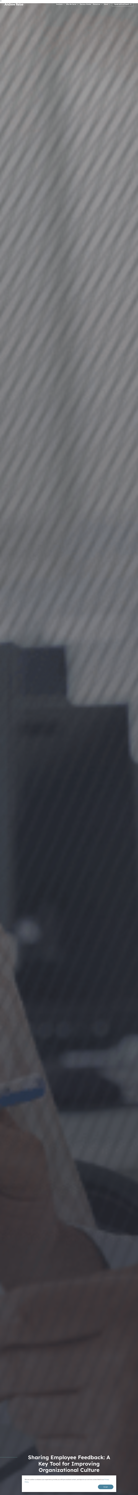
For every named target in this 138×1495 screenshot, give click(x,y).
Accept (105, 1487)
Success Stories (85, 4)
